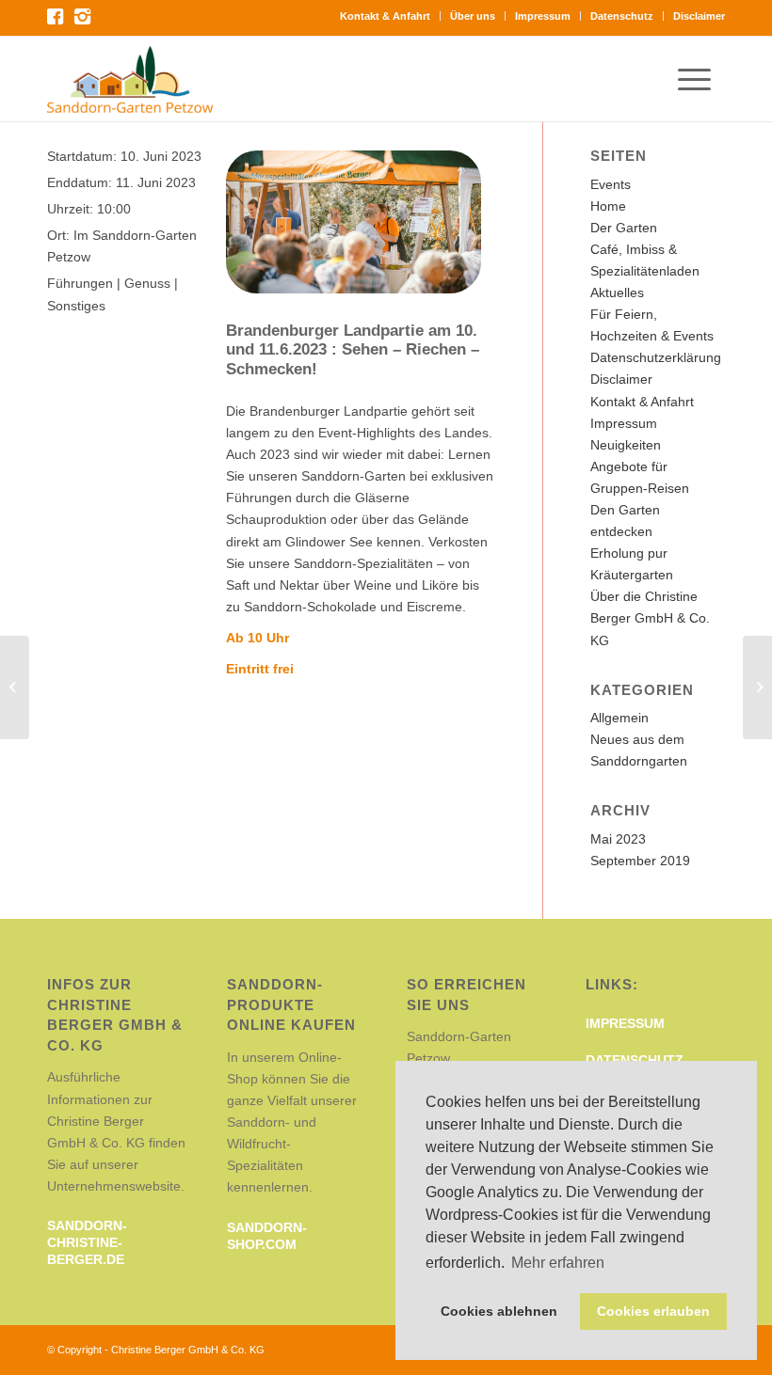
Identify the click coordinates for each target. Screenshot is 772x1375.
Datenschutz (621, 16)
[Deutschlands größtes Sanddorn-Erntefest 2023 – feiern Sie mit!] (14, 687)
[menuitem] (385, 16)
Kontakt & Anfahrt (385, 16)
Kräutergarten (631, 574)
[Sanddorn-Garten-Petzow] (130, 79)
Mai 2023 (618, 838)
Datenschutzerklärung (655, 357)
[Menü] (701, 79)
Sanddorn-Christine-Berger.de (87, 1242)
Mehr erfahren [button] (557, 1263)
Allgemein (619, 717)
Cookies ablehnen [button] (499, 1311)
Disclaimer (699, 16)
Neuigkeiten (625, 444)
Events (610, 184)
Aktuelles (617, 292)
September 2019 (640, 860)
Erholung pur (628, 553)
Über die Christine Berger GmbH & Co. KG (650, 618)
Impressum (543, 16)
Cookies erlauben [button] (653, 1311)
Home (608, 205)
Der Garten (623, 227)
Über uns (472, 16)
